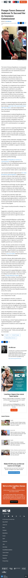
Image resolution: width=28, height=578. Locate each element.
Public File (5, 558)
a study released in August (12, 275)
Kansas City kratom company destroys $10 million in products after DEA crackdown (17, 444)
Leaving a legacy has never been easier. (14, 395)
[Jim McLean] (4, 349)
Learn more (14, 410)
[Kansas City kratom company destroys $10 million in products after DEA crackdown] (5, 442)
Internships (5, 547)
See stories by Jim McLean (14, 358)
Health (7, 335)
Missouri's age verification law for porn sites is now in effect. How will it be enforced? (18, 453)
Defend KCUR (14, 501)
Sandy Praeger (15, 335)
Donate (24, 2)
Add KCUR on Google (14, 472)
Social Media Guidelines (7, 549)
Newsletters (5, 533)
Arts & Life (12, 430)
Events (4, 535)
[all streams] (26, 576)
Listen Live (5, 524)
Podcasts (4, 530)
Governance (5, 555)
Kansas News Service (10, 337)
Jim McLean (8, 21)
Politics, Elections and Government (18, 450)
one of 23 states (11, 253)
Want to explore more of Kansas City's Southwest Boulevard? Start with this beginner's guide (18, 434)
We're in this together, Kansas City (14, 487)
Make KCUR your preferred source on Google (14, 465)
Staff (4, 538)
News (4, 527)
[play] (2, 576)
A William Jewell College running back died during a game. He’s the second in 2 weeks (18, 424)
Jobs (4, 544)
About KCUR (5, 521)
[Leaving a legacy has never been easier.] (14, 378)
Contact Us (5, 541)
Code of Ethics (6, 552)
